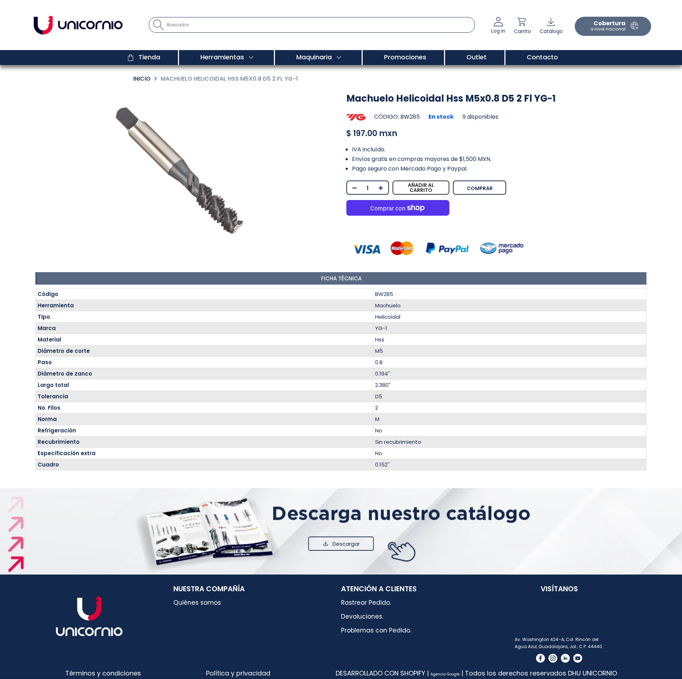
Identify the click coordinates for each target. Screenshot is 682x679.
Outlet (476, 57)
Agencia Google (445, 674)
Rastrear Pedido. (366, 602)
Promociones (405, 57)
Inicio (142, 79)
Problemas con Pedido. (376, 630)
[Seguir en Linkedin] (565, 658)
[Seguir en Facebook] (540, 658)
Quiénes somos (197, 602)
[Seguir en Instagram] (552, 658)
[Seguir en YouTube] (577, 658)
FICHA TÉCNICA (341, 278)
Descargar (346, 544)
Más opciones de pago (505, 185)
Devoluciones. (362, 616)
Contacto (542, 57)
